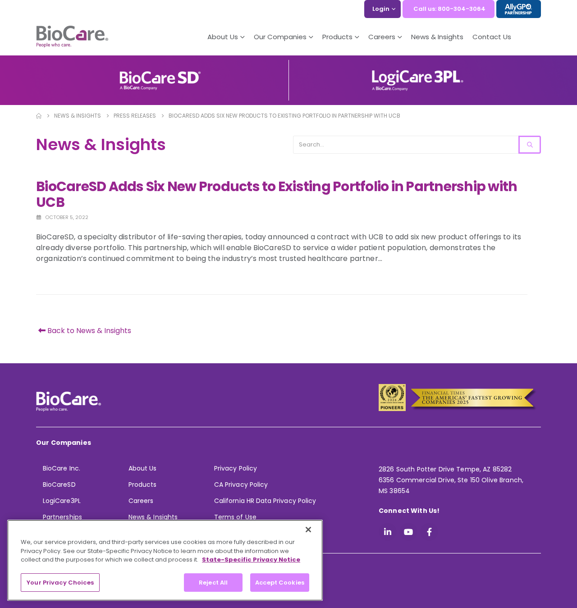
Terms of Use (235, 516)
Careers (140, 500)
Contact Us (491, 36)
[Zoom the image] (160, 74)
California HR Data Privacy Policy (265, 500)
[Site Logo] (72, 37)
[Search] (529, 145)
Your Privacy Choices (60, 582)
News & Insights (437, 36)
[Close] (308, 529)
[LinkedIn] (388, 532)
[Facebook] (429, 532)
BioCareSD (59, 484)
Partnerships (62, 516)
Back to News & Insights (88, 330)
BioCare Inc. (61, 468)
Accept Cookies (279, 582)
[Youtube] (408, 532)
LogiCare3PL (62, 500)
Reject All (213, 582)
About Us (222, 36)
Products (142, 484)
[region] (165, 560)
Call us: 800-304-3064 (449, 9)
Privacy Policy (235, 468)
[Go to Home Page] (38, 115)
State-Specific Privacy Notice (251, 559)
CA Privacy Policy (241, 484)
